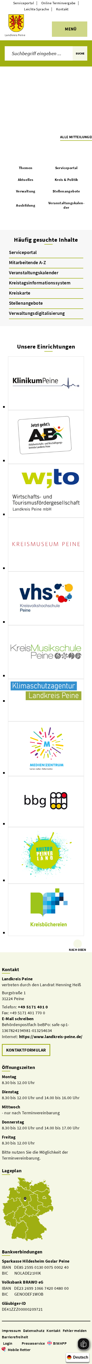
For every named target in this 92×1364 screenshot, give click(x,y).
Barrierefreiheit (15, 1337)
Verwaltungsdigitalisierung (37, 313)
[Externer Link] (46, 383)
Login (8, 1343)
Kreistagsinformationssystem (40, 283)
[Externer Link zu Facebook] (4, 1356)
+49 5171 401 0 (33, 1007)
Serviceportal (23, 3)
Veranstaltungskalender (34, 272)
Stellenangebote (26, 303)
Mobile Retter (19, 1349)
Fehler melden (75, 1330)
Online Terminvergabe (58, 3)
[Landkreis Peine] (46, 1016)
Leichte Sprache (36, 9)
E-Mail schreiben (18, 1018)
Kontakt (62, 9)
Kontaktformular (26, 1050)
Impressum (11, 1330)
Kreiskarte (19, 293)
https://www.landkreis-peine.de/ (51, 1036)
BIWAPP (60, 1343)
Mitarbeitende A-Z (27, 262)
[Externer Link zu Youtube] (15, 1356)
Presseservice (33, 1343)
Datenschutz (33, 1330)
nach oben (77, 950)
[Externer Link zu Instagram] (10, 1356)
